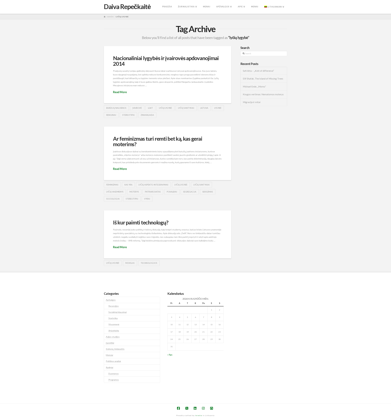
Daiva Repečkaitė (127, 6)
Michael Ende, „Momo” (254, 86)
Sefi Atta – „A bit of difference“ (258, 70)
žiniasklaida (147, 115)
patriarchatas (153, 192)
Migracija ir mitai (251, 102)
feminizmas (112, 184)
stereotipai (128, 115)
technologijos (149, 263)
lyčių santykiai (186, 108)
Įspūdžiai (110, 343)
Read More (120, 92)
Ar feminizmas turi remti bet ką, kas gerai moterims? (157, 141)
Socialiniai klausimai (117, 312)
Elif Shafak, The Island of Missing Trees (263, 78)
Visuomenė (113, 324)
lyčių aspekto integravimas (153, 184)
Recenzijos (113, 306)
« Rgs (169, 354)
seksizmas (207, 192)
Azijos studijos (113, 336)
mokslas (130, 263)
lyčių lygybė (165, 108)
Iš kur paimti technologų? (140, 222)
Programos (113, 379)
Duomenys (113, 373)
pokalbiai (172, 192)
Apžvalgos (111, 300)
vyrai (147, 199)
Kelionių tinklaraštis (115, 349)
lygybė (217, 108)
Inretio (198, 415)
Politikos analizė (113, 361)
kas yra (128, 184)
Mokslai (109, 355)
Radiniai (109, 367)
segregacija (189, 192)
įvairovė (137, 108)
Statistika (113, 318)
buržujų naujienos (116, 108)
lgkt (150, 108)
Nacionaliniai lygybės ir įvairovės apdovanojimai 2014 (166, 61)
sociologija (113, 199)
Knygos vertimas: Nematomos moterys (263, 94)
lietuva (204, 108)
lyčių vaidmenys (114, 192)
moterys (134, 192)
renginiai (111, 115)
